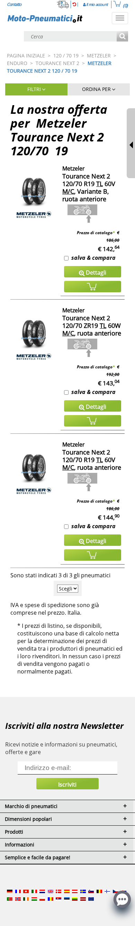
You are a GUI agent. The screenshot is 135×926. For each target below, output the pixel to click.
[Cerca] (122, 37)
